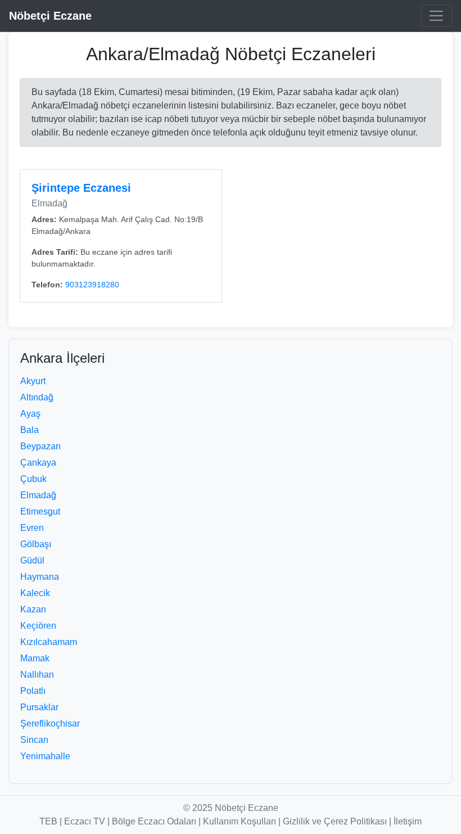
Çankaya (38, 462)
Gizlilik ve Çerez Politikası (335, 821)
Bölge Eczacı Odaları (154, 821)
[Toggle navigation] (436, 15)
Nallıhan (37, 674)
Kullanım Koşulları (239, 821)
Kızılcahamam (48, 642)
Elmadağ (38, 495)
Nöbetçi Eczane (50, 16)
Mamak (34, 658)
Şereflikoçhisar (50, 723)
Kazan (33, 609)
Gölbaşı (35, 544)
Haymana (39, 576)
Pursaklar (39, 707)
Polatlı (33, 691)
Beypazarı (40, 446)
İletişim (408, 821)
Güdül (32, 560)
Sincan (34, 740)
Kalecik (35, 593)
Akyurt (33, 381)
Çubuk (33, 479)
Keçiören (38, 625)
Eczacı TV (84, 821)
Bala (29, 430)
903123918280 (92, 284)
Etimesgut (40, 511)
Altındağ (36, 397)
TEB (48, 821)
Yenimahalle (45, 756)
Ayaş (30, 413)
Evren (32, 528)
